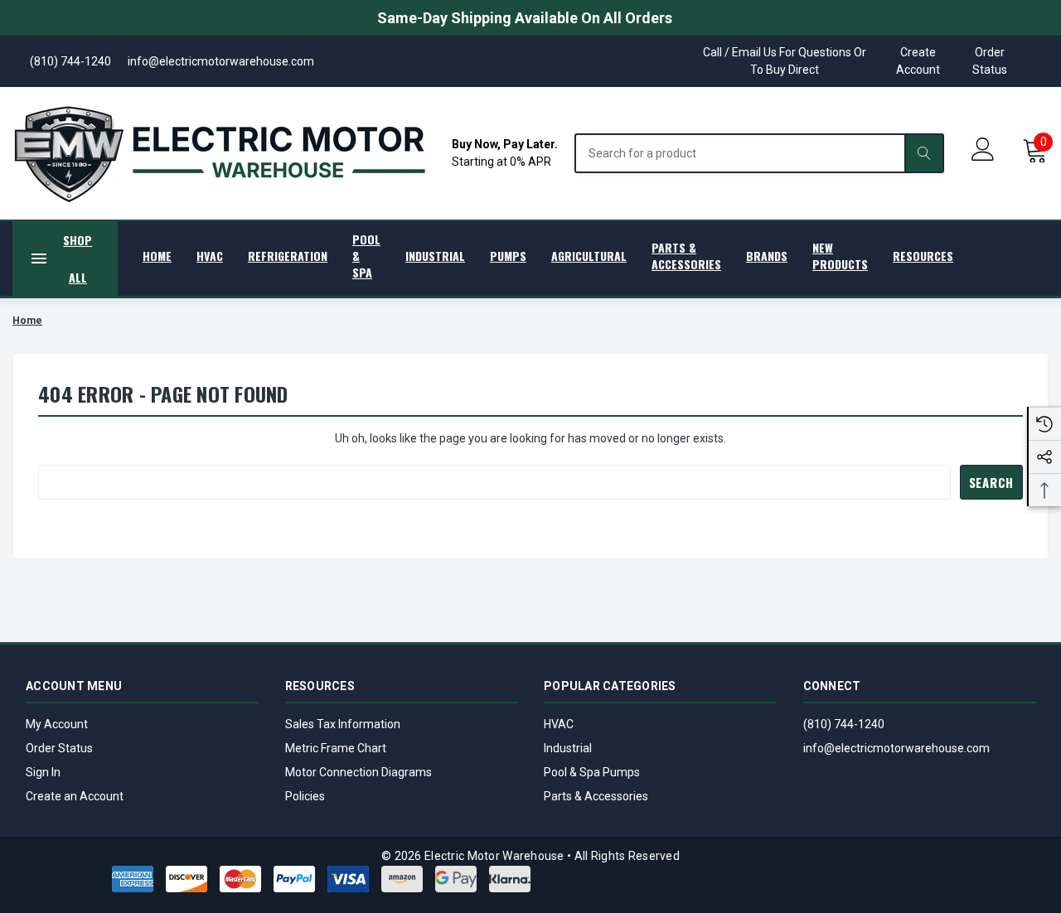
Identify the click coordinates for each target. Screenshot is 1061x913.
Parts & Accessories (596, 796)
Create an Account (75, 796)
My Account (57, 724)
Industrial (568, 748)
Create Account (918, 61)
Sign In (43, 772)
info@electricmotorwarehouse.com (896, 748)
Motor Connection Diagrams (358, 772)
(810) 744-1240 (843, 724)
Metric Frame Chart (335, 748)
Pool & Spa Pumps (592, 772)
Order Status (989, 61)
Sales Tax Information (342, 724)
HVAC (559, 724)
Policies (305, 796)
